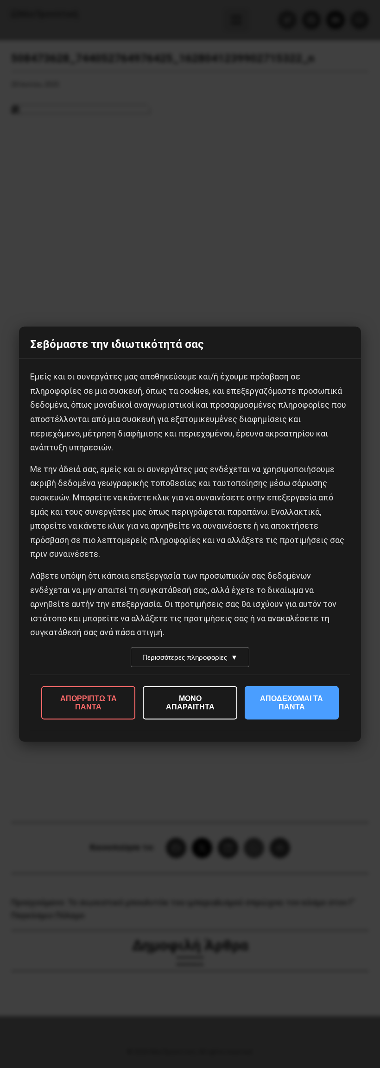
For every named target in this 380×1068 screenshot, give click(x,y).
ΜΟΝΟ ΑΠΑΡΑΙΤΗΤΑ (190, 703)
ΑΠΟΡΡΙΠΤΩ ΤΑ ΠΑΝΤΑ (88, 703)
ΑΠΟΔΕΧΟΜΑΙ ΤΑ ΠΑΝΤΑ (291, 703)
